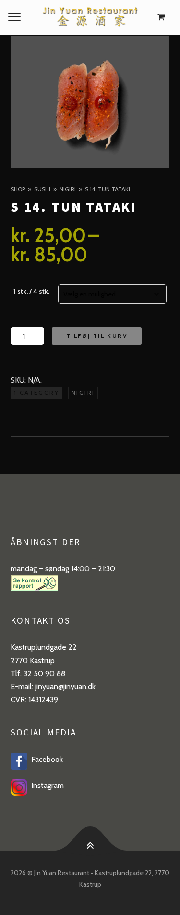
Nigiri (68, 189)
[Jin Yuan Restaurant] (90, 17)
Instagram (45, 785)
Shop (18, 189)
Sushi (42, 189)
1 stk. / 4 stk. (31, 291)
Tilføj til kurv (96, 335)
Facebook (45, 759)
